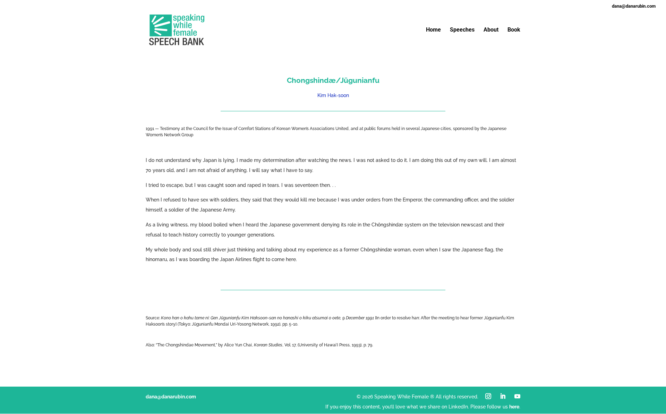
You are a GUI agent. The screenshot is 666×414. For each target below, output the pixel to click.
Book (513, 30)
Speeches (462, 30)
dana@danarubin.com (171, 396)
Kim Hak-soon (333, 95)
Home (433, 30)
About (491, 30)
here (514, 406)
